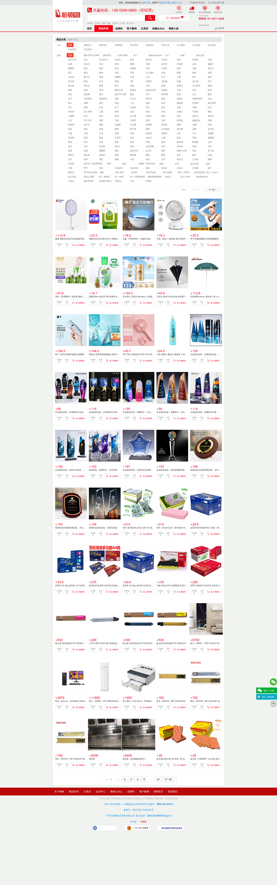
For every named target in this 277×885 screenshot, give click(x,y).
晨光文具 (200, 55)
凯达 (86, 68)
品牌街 (119, 28)
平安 (148, 107)
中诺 (132, 76)
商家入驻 (174, 28)
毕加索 (71, 137)
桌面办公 (88, 44)
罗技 (86, 81)
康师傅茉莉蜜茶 (155, 176)
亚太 (210, 107)
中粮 (177, 163)
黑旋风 (71, 124)
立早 (163, 159)
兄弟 (148, 85)
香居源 (180, 120)
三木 (132, 102)
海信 (148, 111)
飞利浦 (164, 81)
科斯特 (149, 81)
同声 (86, 159)
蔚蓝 (124, 163)
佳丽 (210, 120)
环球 (109, 163)
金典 (148, 102)
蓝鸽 (163, 141)
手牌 (194, 137)
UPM (194, 107)
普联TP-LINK (120, 94)
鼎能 (179, 124)
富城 (194, 146)
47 (158, 779)
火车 (210, 146)
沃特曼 (195, 167)
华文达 (87, 85)
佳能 (132, 85)
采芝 (132, 72)
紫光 (210, 94)
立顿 (210, 59)
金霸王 (180, 85)
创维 (86, 107)
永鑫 (161, 163)
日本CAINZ (123, 55)
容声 (163, 102)
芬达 (132, 180)
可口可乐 (88, 120)
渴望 (101, 76)
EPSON (164, 94)
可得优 (195, 111)
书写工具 (165, 44)
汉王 (70, 98)
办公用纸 (181, 44)
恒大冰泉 (72, 176)
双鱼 (132, 146)
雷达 (117, 68)
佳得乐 (168, 176)
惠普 (210, 76)
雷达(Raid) (151, 172)
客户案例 (132, 28)
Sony (210, 98)
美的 (70, 94)
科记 (86, 115)
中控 (101, 81)
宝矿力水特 (185, 176)
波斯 (194, 128)
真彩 (117, 141)
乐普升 (118, 137)
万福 (70, 133)
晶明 (148, 120)
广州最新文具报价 (197, 2)
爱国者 (133, 154)
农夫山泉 (194, 163)
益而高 (149, 133)
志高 (132, 111)
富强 (117, 115)
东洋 (86, 141)
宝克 (101, 141)
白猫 (194, 63)
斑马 (117, 85)
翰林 (117, 111)
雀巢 (70, 63)
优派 (179, 94)
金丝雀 (180, 146)
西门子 (87, 76)
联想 (210, 89)
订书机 (122, 23)
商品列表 (103, 28)
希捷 (117, 154)
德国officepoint (155, 55)
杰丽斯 (211, 133)
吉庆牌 (164, 124)
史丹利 (211, 128)
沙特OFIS (106, 55)
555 (209, 81)
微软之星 (119, 89)
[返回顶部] (273, 703)
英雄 (101, 137)
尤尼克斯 (150, 146)
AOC (101, 89)
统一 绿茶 (119, 176)
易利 (163, 115)
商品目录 (74, 791)
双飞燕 (71, 81)
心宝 (148, 76)
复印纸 (149, 59)
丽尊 (148, 128)
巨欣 (101, 115)
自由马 (149, 137)
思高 (179, 68)
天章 (179, 107)
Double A (103, 59)
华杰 (179, 59)
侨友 (70, 128)
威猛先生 (196, 120)
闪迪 (210, 154)
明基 (86, 89)
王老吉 (71, 180)
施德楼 (211, 137)
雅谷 (194, 72)
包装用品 (150, 44)
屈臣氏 (211, 115)
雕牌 (132, 63)
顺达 (70, 141)
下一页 (211, 189)
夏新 (70, 89)
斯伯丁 (118, 146)
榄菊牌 (71, 68)
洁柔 (117, 72)
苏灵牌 (195, 102)
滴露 (101, 120)
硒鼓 (104, 23)
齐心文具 (130, 23)
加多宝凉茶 (89, 180)
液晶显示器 (151, 89)
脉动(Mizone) (202, 176)
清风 (210, 72)
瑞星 (117, 98)
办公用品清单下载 (216, 2)
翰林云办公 (116, 791)
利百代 (180, 159)
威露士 (211, 63)
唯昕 (210, 111)
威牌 (101, 124)
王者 (210, 141)
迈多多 (133, 107)
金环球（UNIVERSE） (94, 163)
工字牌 (195, 159)
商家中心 (176, 2)
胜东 (70, 146)
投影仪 (133, 89)
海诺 (148, 167)
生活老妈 (165, 128)
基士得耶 (88, 111)
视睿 (117, 128)
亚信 (148, 159)
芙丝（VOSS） (184, 172)
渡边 (179, 137)
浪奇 (117, 63)
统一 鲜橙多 (104, 176)
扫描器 (164, 89)
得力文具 (72, 59)
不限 (70, 44)
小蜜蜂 (71, 115)
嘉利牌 (149, 124)
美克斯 (71, 163)
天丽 (117, 120)
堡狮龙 (118, 76)
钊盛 (86, 150)
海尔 (194, 89)
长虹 (101, 107)
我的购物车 (176, 17)
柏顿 (210, 85)
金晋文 (149, 115)
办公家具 (212, 44)
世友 (179, 154)
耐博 (179, 72)
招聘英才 (158, 791)
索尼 (101, 85)
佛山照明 (212, 102)
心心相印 (150, 72)
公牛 (167, 55)
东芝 (179, 133)
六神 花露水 (167, 172)
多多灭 (87, 124)
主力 (194, 133)
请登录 (147, 2)
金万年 (149, 150)
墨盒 (109, 23)
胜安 (86, 128)
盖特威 (180, 141)
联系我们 (173, 791)
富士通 (133, 115)
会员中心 (100, 791)
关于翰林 (59, 791)
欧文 (132, 137)
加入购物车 (80, 245)
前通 (117, 133)
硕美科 (102, 154)
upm (86, 59)
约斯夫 (149, 180)
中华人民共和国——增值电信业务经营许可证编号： (138, 804)
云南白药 (119, 167)
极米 (163, 98)
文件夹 (97, 23)
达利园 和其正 (105, 180)
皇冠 (70, 150)
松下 (117, 107)
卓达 (132, 159)
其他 (163, 111)
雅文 (132, 59)
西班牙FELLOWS (91, 55)
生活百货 (88, 49)
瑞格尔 (180, 98)
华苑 (132, 133)
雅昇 (163, 150)
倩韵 (101, 68)
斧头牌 (180, 63)
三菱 (163, 137)
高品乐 (118, 59)
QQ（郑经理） (269, 696)
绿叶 (163, 146)
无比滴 (134, 172)
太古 (70, 120)
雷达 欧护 (119, 172)
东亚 (194, 150)
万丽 (148, 63)
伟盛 (148, 141)
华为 (148, 94)
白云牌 (133, 124)
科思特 (71, 111)
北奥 (163, 120)
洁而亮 (133, 120)
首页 (89, 28)
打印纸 (164, 59)
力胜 (86, 133)
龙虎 (208, 163)
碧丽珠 (133, 68)
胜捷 (101, 128)
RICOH (149, 98)
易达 (132, 141)
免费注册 (165, 2)
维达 (86, 72)
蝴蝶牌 (102, 150)
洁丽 (194, 68)
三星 (101, 111)
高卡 (163, 76)
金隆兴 (164, 133)
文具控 (144, 28)
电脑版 (144, 821)
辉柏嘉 (195, 141)
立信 (101, 133)
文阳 (163, 72)
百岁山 (195, 115)
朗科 (148, 154)
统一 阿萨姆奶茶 (137, 176)
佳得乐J (118, 180)
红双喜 (102, 146)
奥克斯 (87, 94)
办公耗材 (196, 44)
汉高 (70, 159)
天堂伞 (180, 167)
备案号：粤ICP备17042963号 (138, 809)
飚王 (194, 154)
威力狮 (180, 128)
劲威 (179, 81)
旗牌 (210, 159)
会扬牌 (118, 124)
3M (131, 81)
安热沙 (164, 167)
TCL (70, 107)
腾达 (132, 94)
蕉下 (210, 167)
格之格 (71, 85)
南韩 (117, 159)
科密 (182, 55)
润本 (101, 167)
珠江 (70, 72)
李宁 (86, 167)
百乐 (86, 146)
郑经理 (221, 28)
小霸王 (164, 68)
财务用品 (103, 44)
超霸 (163, 85)
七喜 (179, 89)
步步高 (71, 76)
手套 (148, 68)
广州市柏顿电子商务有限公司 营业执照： (138, 815)
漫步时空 (134, 150)
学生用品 (134, 44)
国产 (194, 76)
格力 (101, 94)
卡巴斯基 (88, 98)
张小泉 (211, 150)
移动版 (133, 821)
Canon (133, 98)
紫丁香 (133, 128)
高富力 (87, 63)
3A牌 (194, 124)
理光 (101, 102)
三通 (179, 76)
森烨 (101, 72)
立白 (101, 63)
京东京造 (134, 167)
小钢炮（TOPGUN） (147, 163)
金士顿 (195, 81)
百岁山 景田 (89, 176)
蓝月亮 (164, 63)
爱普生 (71, 154)
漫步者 (87, 154)
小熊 (70, 167)
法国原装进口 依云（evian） (206, 172)
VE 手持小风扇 (90, 172)
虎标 (102, 172)
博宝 (101, 159)
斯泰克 (71, 172)
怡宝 (179, 115)
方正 (194, 94)
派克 (86, 137)
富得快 (195, 59)
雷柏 (117, 81)
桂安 (163, 107)
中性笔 (115, 23)
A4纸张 (90, 23)
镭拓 (117, 150)
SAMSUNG (197, 98)
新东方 (211, 68)
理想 (117, 102)
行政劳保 (72, 49)
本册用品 (119, 44)
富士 (70, 102)
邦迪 (210, 124)
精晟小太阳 (182, 150)
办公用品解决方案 (68, 20)
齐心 (135, 55)
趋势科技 (103, 98)
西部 (163, 154)
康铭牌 (180, 102)
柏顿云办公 (158, 28)
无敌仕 (180, 111)
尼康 (86, 102)
